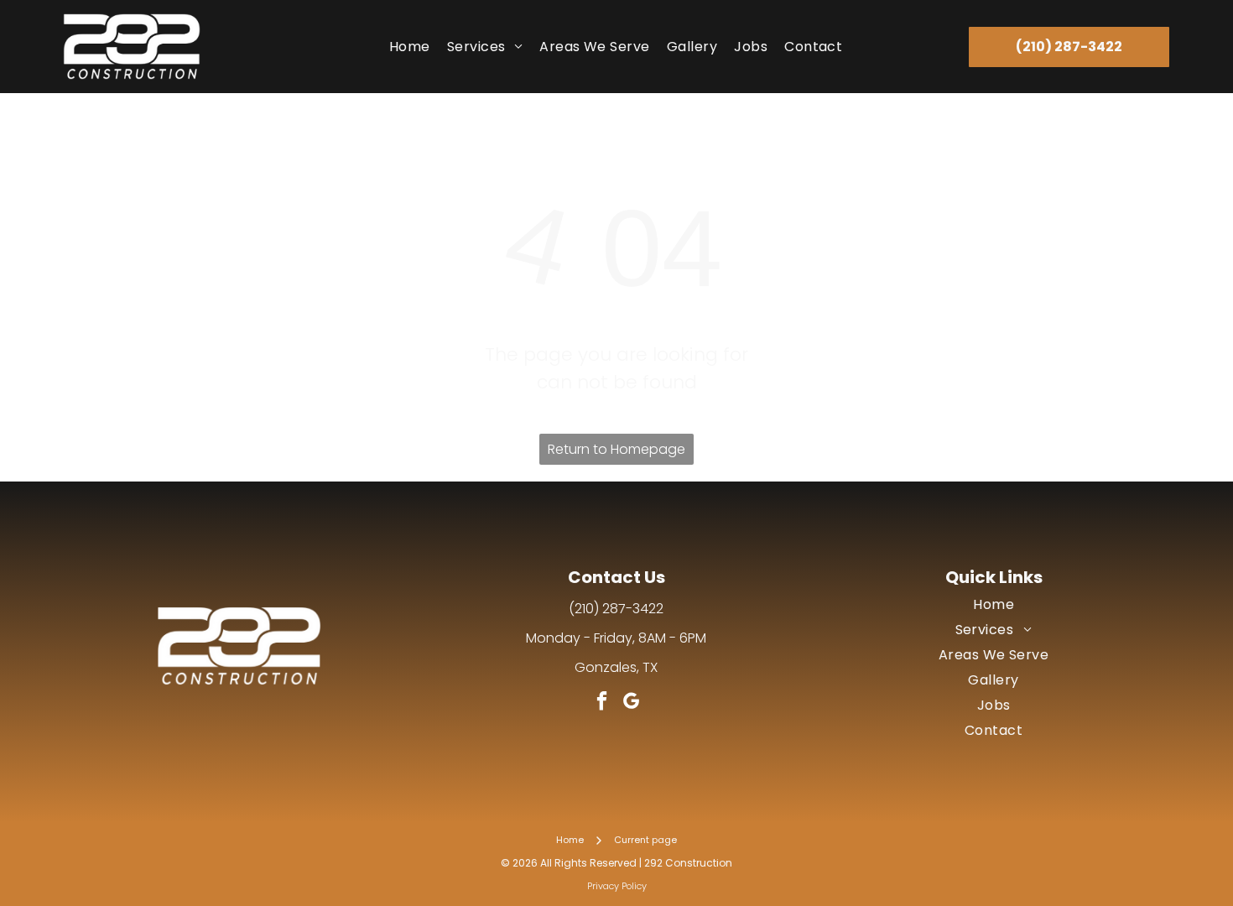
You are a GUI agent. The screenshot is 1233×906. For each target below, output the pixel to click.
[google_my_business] (631, 703)
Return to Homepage (616, 449)
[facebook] (601, 703)
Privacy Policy (617, 886)
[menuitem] (410, 46)
